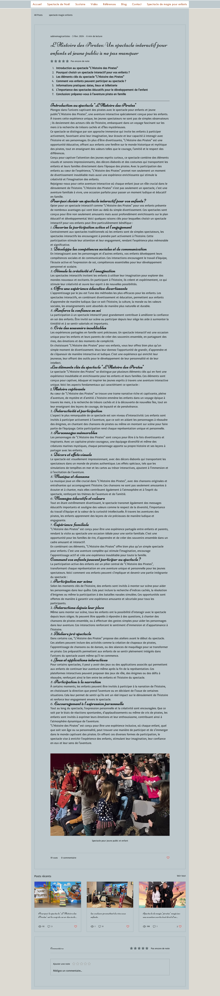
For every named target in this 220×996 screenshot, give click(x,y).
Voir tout (181, 875)
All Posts (38, 15)
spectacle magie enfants (60, 15)
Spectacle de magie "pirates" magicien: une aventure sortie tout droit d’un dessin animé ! (161, 915)
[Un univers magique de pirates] (162, 895)
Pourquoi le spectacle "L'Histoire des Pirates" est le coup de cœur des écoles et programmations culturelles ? (57, 915)
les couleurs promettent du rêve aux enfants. (108, 915)
